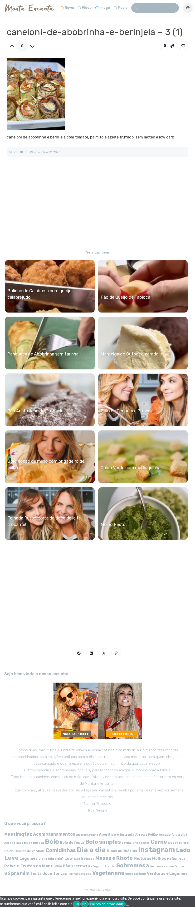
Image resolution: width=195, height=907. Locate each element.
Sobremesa (132, 865)
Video (87, 8)
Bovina (127, 842)
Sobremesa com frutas (167, 866)
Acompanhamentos (54, 834)
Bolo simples (103, 841)
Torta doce (41, 873)
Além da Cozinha (87, 834)
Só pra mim (16, 873)
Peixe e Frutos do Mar (27, 865)
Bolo (52, 841)
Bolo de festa (72, 842)
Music (122, 8)
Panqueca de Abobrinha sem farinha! (43, 354)
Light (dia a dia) (51, 858)
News (69, 8)
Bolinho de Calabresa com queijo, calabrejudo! (40, 294)
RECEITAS (79, 866)
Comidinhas (61, 850)
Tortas (60, 873)
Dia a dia (91, 850)
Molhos (159, 858)
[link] (183, 46)
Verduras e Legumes (167, 873)
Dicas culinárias (122, 851)
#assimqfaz (18, 834)
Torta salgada (79, 873)
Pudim (56, 866)
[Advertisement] (97, 207)
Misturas (142, 858)
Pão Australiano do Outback (34, 411)
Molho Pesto (113, 524)
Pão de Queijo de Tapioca (125, 297)
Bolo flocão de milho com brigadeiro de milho (45, 464)
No (84, 904)
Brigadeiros (141, 842)
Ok (77, 904)
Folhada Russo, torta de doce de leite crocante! (44, 521)
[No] (127, 905)
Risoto (109, 866)
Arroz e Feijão (146, 834)
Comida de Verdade (30, 851)
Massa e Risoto (114, 858)
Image (104, 8)
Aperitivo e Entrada (116, 834)
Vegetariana (108, 873)
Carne (159, 841)
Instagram (156, 850)
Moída (172, 858)
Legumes (29, 858)
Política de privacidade (107, 904)
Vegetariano (135, 873)
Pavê (181, 858)
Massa (89, 858)
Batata (38, 842)
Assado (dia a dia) (173, 834)
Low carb (73, 858)
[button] (168, 46)
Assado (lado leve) (18, 842)
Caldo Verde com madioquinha (131, 467)
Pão (66, 866)
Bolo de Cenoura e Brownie (127, 411)
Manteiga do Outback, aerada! (130, 354)
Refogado (95, 866)
